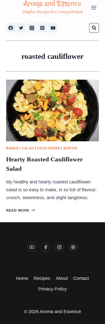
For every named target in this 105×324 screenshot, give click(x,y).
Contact (81, 278)
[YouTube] (53, 27)
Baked (12, 148)
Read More (20, 210)
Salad (28, 148)
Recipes (42, 278)
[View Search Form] (94, 28)
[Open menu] (93, 7)
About (62, 278)
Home (22, 278)
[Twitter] (21, 27)
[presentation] (52, 110)
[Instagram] (31, 27)
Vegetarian (48, 148)
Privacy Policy (52, 289)
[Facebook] (10, 27)
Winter (70, 148)
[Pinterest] (42, 27)
